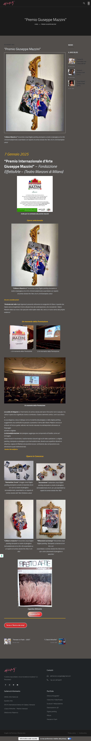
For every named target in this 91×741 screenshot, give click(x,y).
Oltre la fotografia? (53, 696)
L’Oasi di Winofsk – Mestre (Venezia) (16, 709)
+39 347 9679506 (56, 680)
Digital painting (52, 711)
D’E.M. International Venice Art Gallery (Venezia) (19, 705)
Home (36, 24)
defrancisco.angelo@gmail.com (60, 676)
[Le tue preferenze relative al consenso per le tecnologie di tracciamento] (1, 555)
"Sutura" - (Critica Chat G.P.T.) (81, 72)
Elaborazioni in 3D (53, 707)
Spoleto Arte (8, 701)
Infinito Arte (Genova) (11, 697)
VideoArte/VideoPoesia (54, 700)
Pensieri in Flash (52, 719)
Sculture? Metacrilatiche (55, 704)
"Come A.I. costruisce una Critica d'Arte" (81, 61)
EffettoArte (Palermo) (11, 712)
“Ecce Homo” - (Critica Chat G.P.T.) (81, 83)
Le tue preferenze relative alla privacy (53, 739)
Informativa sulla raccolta (28, 739)
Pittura (49, 715)
